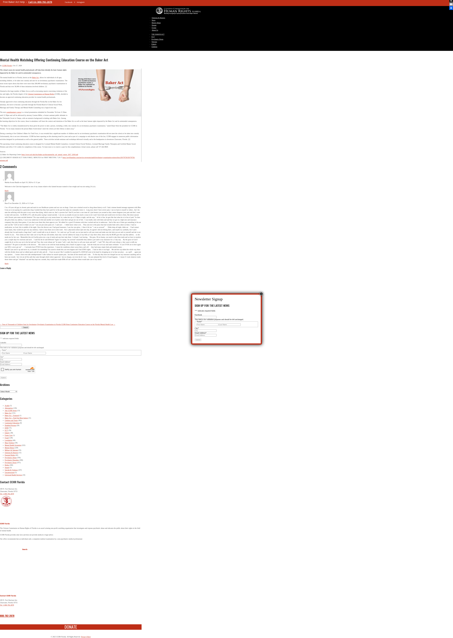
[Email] (451, 4)
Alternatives (9, 408)
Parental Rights (10, 455)
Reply (7, 191)
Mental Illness (9, 448)
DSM (6, 428)
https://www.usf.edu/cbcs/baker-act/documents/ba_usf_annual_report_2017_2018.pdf (49, 154)
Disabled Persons (10, 425)
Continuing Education (12, 423)
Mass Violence (9, 443)
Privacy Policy (86, 637)
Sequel (7, 467)
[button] (24, 571)
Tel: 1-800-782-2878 (7, 494)
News (153, 20)
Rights (7, 465)
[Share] (451, 8)
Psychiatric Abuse (11, 458)
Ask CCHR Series (11, 410)
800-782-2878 (7, 615)
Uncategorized (9, 472)
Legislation (8, 440)
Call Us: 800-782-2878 (40, 2)
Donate (154, 25)
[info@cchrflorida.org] (59, 3)
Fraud (7, 438)
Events (154, 28)
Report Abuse (156, 23)
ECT (153, 37)
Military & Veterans (11, 450)
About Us (155, 30)
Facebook (198, 315)
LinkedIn (3, 343)
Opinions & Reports (158, 18)
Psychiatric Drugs (157, 39)
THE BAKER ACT (157, 34)
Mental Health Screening (13, 445)
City (2, 357)
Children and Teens (11, 420)
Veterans (154, 42)
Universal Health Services (13, 475)
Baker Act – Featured (12, 415)
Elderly (153, 44)
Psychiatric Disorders (12, 460)
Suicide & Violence (11, 470)
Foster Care (8, 435)
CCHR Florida (7, 66)
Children (154, 47)
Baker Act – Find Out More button (16, 418)
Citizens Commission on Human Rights (41, 94)
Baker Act (35, 77)
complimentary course (13, 112)
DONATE (71, 627)
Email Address (5, 362)
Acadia (7, 406)
